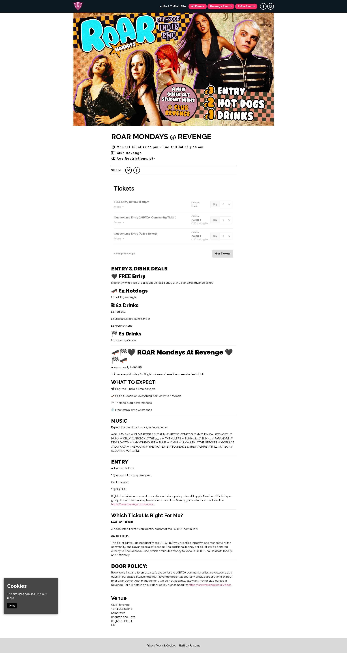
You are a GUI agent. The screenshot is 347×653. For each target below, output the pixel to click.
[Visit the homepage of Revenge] (78, 6)
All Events (197, 6)
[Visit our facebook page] (263, 6)
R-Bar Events (246, 6)
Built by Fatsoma (189, 645)
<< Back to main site (173, 6)
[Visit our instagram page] (270, 6)
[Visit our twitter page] (128, 170)
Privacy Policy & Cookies (161, 645)
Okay (12, 605)
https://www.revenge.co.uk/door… (133, 504)
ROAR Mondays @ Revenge (161, 136)
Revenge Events (221, 6)
